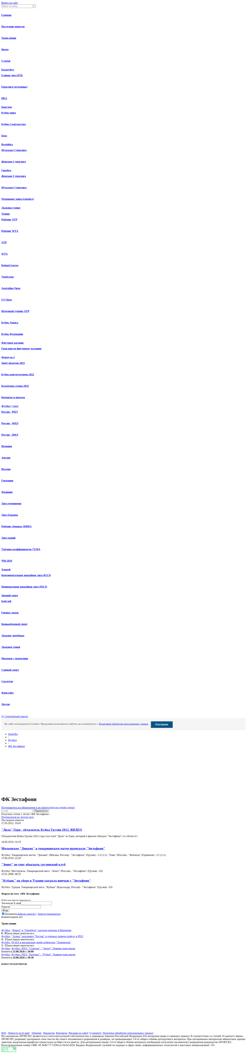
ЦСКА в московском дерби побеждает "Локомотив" (41, 942)
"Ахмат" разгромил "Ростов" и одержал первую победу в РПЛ (47, 936)
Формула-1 (8, 357)
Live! (15, 406)
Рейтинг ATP (9, 219)
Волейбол (7, 144)
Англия (5, 457)
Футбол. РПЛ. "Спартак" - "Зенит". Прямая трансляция (43, 948)
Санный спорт (10, 669)
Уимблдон (7, 276)
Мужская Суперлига (14, 150)
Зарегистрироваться (49, 913)
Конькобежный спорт (14, 624)
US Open (6, 299)
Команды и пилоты (13, 397)
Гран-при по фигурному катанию (21, 348)
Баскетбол (7, 69)
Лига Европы (9, 515)
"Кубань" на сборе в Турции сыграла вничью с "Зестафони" (46, 880)
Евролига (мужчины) (14, 86)
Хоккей (5, 569)
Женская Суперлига (13, 161)
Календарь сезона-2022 (15, 386)
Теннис (5, 213)
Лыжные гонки (10, 207)
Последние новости (13, 26)
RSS (3, 1033)
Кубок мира (8, 112)
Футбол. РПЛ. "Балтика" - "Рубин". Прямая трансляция (43, 954)
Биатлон (6, 107)
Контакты (61, 1033)
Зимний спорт (9, 595)
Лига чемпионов (11, 503)
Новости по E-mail (18, 1033)
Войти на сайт (9, 2)
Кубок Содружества (13, 124)
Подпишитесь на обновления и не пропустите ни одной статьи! (38, 807)
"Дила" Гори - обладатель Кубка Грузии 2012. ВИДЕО (41, 829)
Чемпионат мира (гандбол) (17, 199)
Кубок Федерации (12, 334)
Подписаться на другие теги (17, 817)
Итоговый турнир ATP (15, 311)
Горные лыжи (9, 612)
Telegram (36, 1033)
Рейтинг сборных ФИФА (16, 526)
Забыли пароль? (26, 913)
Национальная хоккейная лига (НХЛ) (24, 586)
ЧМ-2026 (6, 560)
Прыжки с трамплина (14, 658)
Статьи (5, 60)
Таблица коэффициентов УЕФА (20, 549)
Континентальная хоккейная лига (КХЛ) (26, 575)
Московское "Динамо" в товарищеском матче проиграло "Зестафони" (53, 848)
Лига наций (8, 537)
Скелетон (7, 681)
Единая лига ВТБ (12, 75)
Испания (6, 446)
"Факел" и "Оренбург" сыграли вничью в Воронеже (41, 930)
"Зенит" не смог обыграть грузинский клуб (33, 864)
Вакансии (49, 1033)
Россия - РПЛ (9, 411)
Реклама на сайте (78, 1033)
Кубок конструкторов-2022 (17, 374)
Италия (6, 469)
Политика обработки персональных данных (128, 1033)
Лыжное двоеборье (12, 635)
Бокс (4, 135)
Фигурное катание (12, 342)
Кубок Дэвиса (9, 322)
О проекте (95, 1033)
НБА (4, 98)
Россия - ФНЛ (9, 423)
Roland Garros (9, 265)
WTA (4, 253)
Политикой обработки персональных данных (123, 724)
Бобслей (6, 601)
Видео (5, 49)
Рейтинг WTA (9, 231)
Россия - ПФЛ (9, 434)
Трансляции (8, 38)
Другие (5, 704)
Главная (6, 15)
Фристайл (7, 692)
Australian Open (10, 288)
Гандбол (6, 170)
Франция (7, 492)
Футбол (6, 406)
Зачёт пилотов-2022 (13, 363)
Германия (7, 480)
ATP (4, 242)
